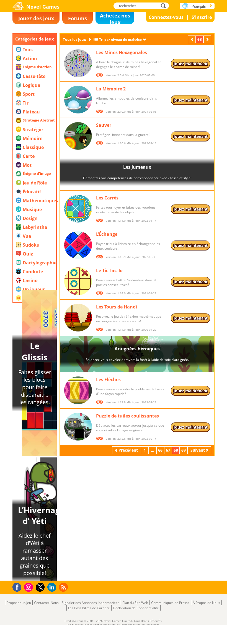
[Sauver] (78, 136)
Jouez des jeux (36, 18)
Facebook (18, 586)
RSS (64, 587)
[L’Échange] (78, 245)
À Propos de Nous (206, 602)
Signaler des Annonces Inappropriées (90, 602)
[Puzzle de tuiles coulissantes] (78, 427)
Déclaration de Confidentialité (136, 608)
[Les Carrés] (78, 208)
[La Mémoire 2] (78, 99)
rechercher (165, 5)
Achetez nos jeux (115, 18)
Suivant (208, 39)
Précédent (192, 39)
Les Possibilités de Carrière (89, 608)
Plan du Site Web (135, 602)
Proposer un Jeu (19, 602)
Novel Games (43, 6)
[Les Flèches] (78, 390)
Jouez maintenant (191, 63)
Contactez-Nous (46, 602)
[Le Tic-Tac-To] (78, 281)
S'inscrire (202, 17)
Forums (77, 18)
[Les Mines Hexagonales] (78, 63)
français (199, 6)
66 (160, 450)
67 (168, 450)
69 (183, 450)
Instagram (29, 586)
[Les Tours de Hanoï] (78, 318)
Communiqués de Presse (170, 602)
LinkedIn (52, 587)
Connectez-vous (166, 17)
